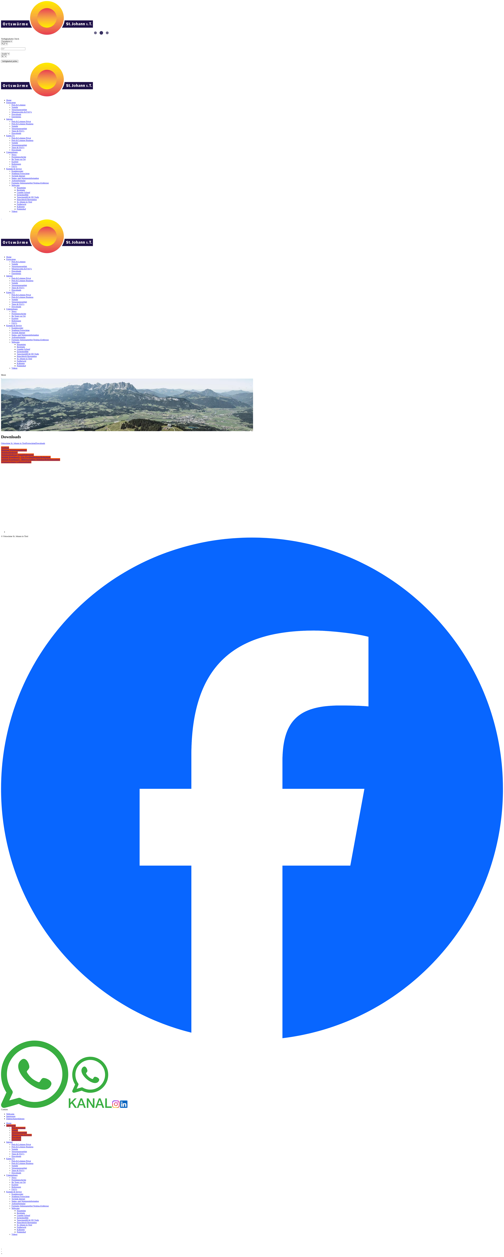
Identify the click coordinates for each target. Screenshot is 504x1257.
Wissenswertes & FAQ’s (22, 112)
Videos (14, 211)
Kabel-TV (10, 136)
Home (8, 100)
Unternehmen (12, 152)
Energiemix (16, 117)
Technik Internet (18, 176)
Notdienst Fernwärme (21, 173)
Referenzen (16, 164)
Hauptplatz (21, 188)
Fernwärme (11, 102)
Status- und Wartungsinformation (25, 178)
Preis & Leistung (18, 105)
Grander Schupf (23, 192)
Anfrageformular (18, 180)
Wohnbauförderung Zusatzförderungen (17, 455)
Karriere (15, 162)
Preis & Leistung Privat (21, 121)
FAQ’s (14, 166)
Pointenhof (21, 209)
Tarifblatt (5, 448)
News (14, 154)
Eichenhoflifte (22, 195)
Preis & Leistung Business (22, 124)
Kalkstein (21, 207)
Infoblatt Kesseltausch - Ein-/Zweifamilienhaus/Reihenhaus (25, 457)
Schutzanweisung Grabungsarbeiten (16, 462)
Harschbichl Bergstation (27, 199)
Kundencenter (17, 171)
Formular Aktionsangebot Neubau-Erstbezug (30, 183)
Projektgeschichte (19, 157)
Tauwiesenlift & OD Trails (28, 197)
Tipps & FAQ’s (18, 131)
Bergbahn (21, 190)
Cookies (4, 1109)
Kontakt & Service (14, 169)
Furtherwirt (21, 204)
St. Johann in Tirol (24, 202)
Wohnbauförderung (9, 452)
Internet (9, 119)
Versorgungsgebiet (19, 110)
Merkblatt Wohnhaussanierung (14, 450)
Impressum (10, 1116)
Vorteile (15, 107)
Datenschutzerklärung (15, 1119)
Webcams (16, 185)
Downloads (16, 114)
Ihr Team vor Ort (19, 159)
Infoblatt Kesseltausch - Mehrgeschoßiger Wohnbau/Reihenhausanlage (30, 459)
